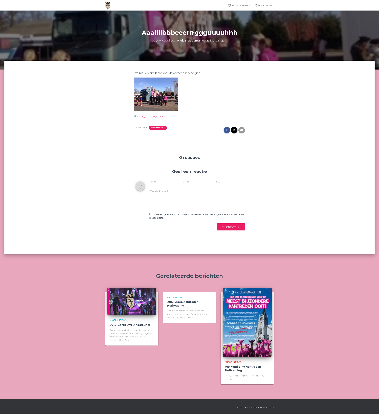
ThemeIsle (268, 407)
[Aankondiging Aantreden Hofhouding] (247, 322)
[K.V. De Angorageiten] (108, 5)
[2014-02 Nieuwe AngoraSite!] (131, 301)
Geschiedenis (265, 5)
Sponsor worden (241, 5)
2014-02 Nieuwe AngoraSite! (130, 325)
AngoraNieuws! (158, 128)
